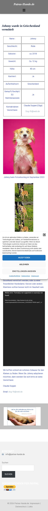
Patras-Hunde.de (24, 4)
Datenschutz (25, 276)
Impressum (35, 276)
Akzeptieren (24, 258)
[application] (24, 328)
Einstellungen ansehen (24, 271)
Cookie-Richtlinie (14, 276)
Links (30, 506)
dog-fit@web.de (15, 392)
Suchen (5, 462)
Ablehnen (24, 264)
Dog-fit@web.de (32, 111)
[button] (44, 235)
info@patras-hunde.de (15, 454)
